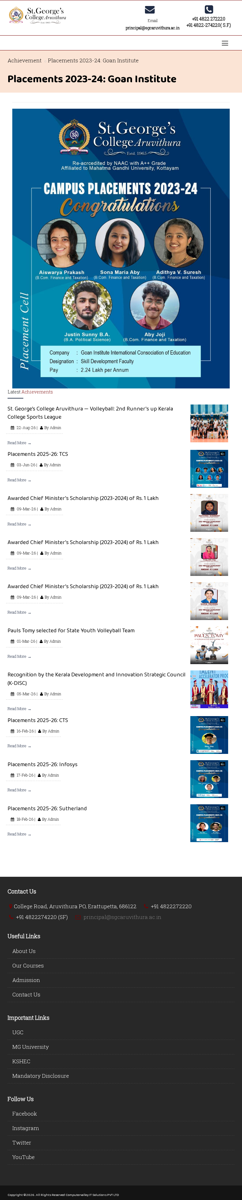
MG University (30, 1046)
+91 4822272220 (171, 906)
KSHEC (21, 1061)
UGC (17, 1032)
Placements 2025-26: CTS (38, 720)
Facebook (24, 1113)
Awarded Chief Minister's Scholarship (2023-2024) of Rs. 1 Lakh (83, 498)
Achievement (25, 60)
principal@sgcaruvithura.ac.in (122, 917)
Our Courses (28, 965)
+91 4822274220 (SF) (42, 917)
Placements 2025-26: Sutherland (47, 808)
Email (153, 20)
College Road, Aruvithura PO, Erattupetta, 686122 (75, 906)
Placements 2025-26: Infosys (43, 764)
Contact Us (26, 994)
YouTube (23, 1157)
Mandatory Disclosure (40, 1075)
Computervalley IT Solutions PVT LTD (92, 1194)
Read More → (20, 442)
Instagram (25, 1128)
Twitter (21, 1142)
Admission (26, 980)
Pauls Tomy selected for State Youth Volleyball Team (71, 630)
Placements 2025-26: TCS (38, 454)
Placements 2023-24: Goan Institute (93, 60)
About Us (24, 951)
